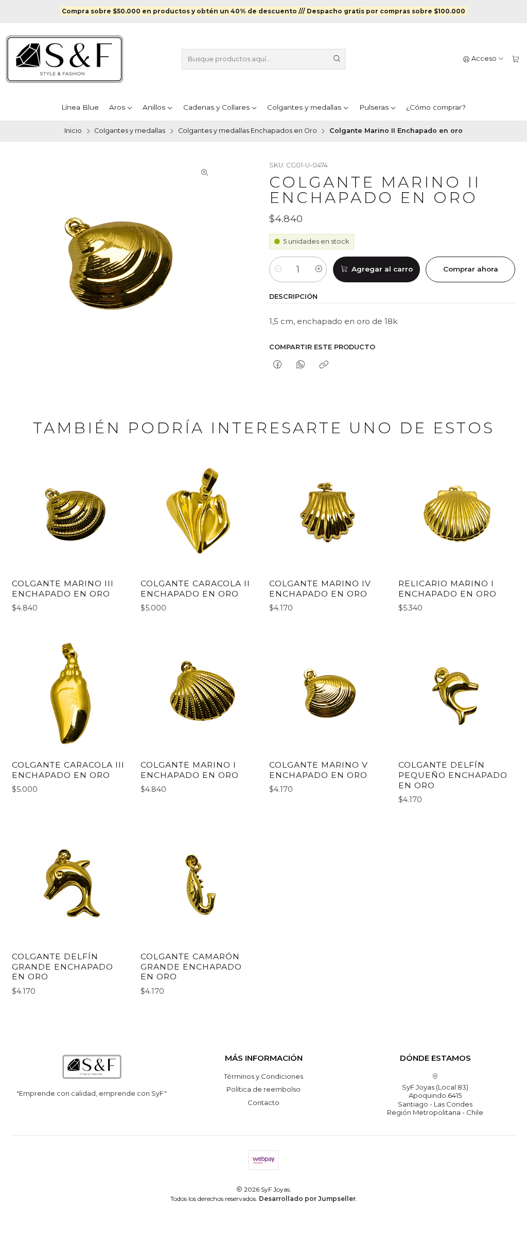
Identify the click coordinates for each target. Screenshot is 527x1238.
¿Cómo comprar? (436, 107)
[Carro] (515, 59)
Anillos (154, 107)
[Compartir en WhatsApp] (301, 365)
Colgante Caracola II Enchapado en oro (195, 589)
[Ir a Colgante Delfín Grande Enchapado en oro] (70, 885)
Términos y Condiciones (263, 1076)
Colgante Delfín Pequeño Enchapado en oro (452, 775)
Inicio (73, 131)
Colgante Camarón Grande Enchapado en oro (191, 966)
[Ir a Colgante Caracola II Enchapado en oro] (199, 512)
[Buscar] (336, 59)
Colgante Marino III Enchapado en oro (63, 589)
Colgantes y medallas (304, 107)
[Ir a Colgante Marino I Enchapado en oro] (199, 693)
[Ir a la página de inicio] (64, 59)
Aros (117, 107)
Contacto (263, 1102)
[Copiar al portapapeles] (324, 365)
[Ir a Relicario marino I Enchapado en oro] (457, 512)
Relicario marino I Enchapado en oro (447, 589)
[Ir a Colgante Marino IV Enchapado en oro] (328, 512)
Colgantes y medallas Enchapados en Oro (247, 131)
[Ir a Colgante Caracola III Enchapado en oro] (70, 693)
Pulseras (374, 107)
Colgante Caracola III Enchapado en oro (68, 770)
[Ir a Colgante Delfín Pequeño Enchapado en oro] (457, 693)
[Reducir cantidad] (278, 269)
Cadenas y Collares (216, 107)
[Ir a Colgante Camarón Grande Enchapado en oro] (199, 885)
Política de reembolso (263, 1089)
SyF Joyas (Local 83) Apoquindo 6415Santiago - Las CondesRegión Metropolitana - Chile (435, 1099)
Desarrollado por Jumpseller (307, 1198)
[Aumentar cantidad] (318, 269)
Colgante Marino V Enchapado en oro (318, 770)
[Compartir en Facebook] (277, 365)
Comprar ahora (470, 269)
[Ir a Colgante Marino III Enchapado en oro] (70, 512)
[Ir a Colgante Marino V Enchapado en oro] (328, 693)
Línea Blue (80, 107)
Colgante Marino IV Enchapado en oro (320, 589)
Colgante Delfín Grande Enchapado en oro (62, 966)
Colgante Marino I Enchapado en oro (189, 770)
